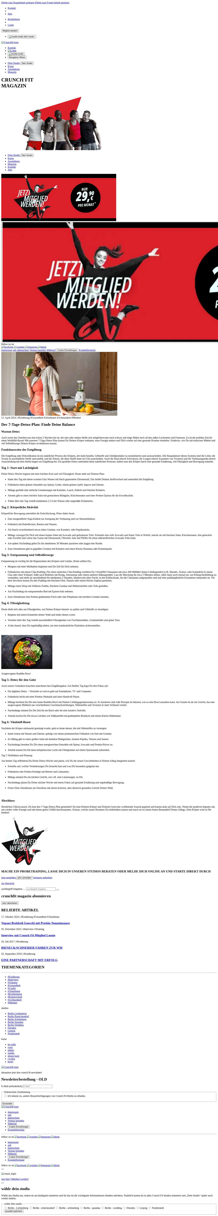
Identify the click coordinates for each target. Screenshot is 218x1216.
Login (11, 25)
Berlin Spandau (15, 1022)
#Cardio (12, 988)
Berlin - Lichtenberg (18, 1208)
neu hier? (15, 1179)
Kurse (11, 66)
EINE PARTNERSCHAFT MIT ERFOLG (29, 960)
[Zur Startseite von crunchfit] (10, 42)
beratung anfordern (42, 877)
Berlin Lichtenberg (17, 1013)
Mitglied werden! (10, 31)
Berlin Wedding (16, 1025)
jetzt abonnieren (10, 903)
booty (10, 1061)
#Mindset (12, 1002)
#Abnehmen (14, 991)
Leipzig (11, 1030)
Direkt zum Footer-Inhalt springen (52, 2)
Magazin (12, 72)
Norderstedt (13, 1033)
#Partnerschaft (15, 997)
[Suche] (57, 889)
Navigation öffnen (17, 57)
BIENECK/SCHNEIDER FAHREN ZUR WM (31, 947)
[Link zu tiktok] (42, 347)
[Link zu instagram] (31, 347)
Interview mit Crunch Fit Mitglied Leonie (28, 935)
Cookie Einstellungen (67, 350)
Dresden (12, 1027)
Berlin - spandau (92, 1208)
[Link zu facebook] (7, 347)
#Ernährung (14, 976)
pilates (11, 1050)
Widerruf (51, 350)
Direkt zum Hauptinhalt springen (17, 2)
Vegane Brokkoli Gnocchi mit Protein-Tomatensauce (35, 923)
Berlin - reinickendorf (44, 1208)
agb (14, 350)
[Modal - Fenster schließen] (2, 1169)
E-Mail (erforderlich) (11, 1086)
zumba (11, 1053)
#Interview (13, 979)
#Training (12, 982)
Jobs (10, 13)
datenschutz (23, 350)
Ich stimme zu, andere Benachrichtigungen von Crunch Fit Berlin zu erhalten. (47, 1096)
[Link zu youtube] (19, 347)
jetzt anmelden (8, 877)
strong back (13, 1056)
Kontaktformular (87, 350)
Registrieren (14, 19)
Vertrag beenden (38, 350)
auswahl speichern (13, 1211)
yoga (10, 1047)
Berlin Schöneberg (17, 1019)
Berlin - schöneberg (69, 1208)
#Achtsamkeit (15, 999)
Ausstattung (14, 69)
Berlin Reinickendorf (18, 1016)
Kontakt (12, 8)
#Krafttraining (15, 994)
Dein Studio (14, 63)
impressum (6, 350)
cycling (11, 1058)
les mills (12, 1044)
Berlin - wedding (114, 1208)
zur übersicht (7, 883)
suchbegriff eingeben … (13, 889)
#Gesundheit (14, 985)
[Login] (12, 50)
